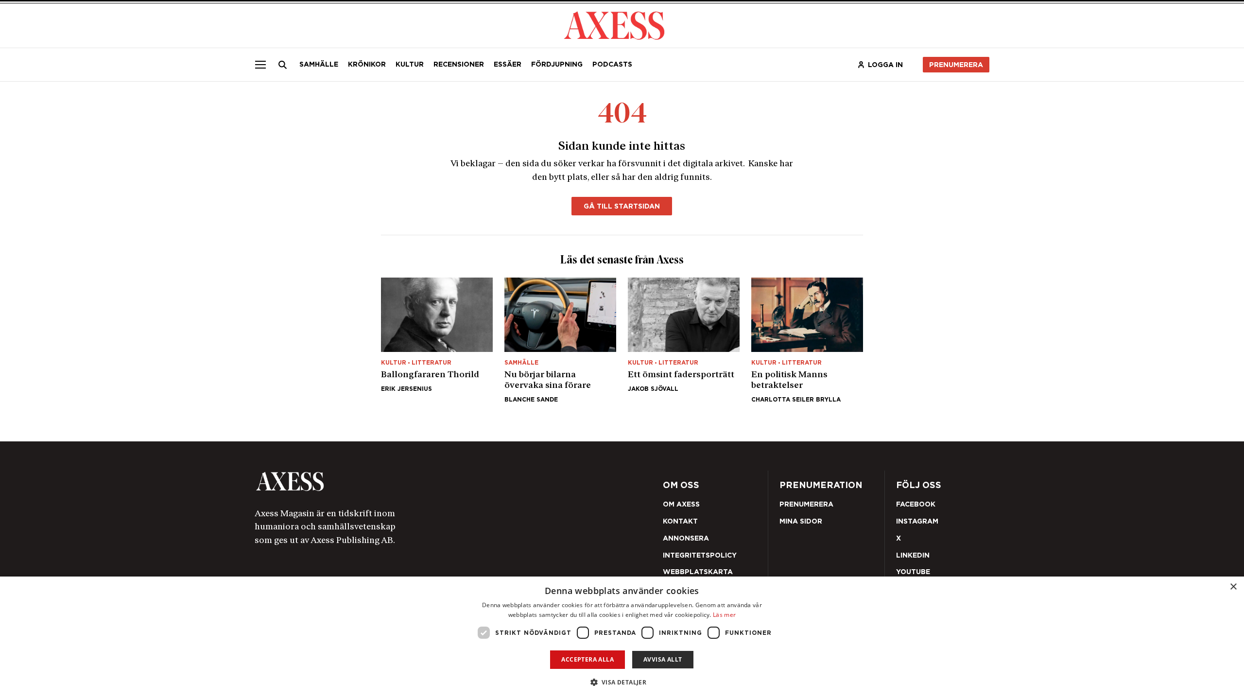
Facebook (915, 504)
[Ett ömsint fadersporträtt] (684, 340)
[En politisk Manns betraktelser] (807, 340)
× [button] (1233, 587)
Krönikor (367, 64)
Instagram (917, 521)
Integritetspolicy (700, 555)
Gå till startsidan (622, 206)
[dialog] (622, 638)
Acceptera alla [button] (587, 659)
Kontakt (680, 521)
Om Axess (681, 504)
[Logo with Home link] (614, 24)
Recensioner (458, 64)
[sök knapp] (283, 64)
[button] (622, 682)
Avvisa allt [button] (662, 659)
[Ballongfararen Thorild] (437, 340)
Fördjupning (557, 64)
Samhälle (318, 64)
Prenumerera (956, 65)
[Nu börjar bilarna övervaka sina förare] (560, 340)
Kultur (410, 64)
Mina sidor (800, 521)
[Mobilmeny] (260, 64)
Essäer (507, 64)
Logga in (885, 65)
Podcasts (612, 64)
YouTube (913, 572)
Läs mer (724, 615)
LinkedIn (913, 555)
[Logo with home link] (401, 481)
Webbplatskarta (698, 572)
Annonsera (686, 538)
